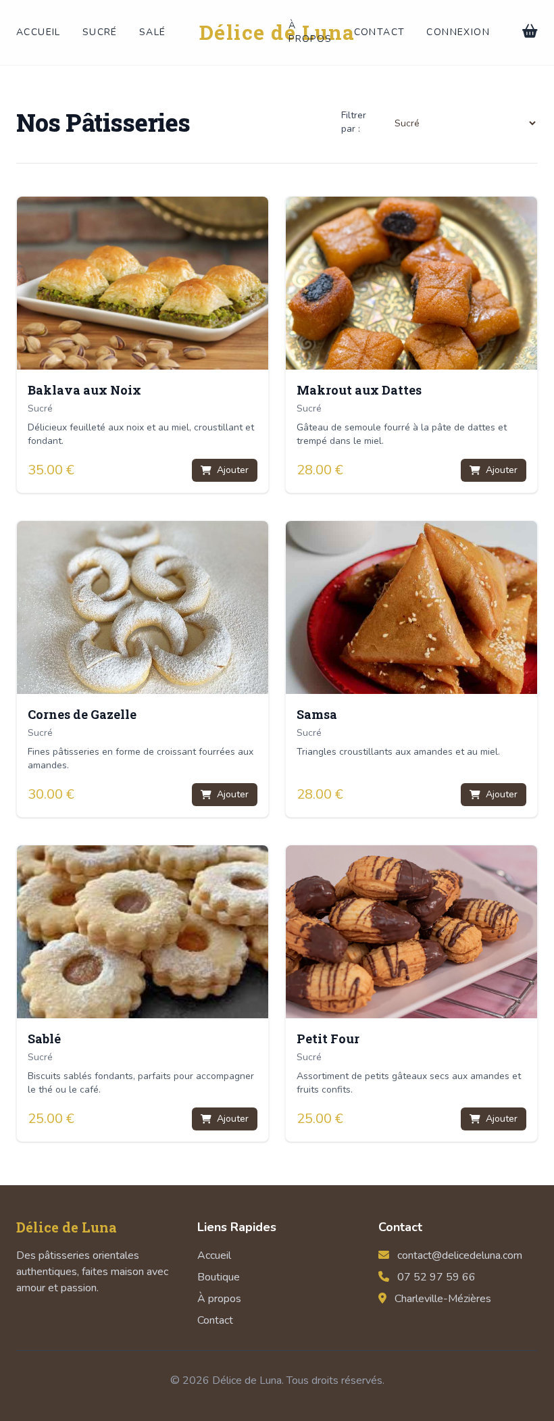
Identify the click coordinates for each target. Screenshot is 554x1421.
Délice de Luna (277, 32)
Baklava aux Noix (84, 390)
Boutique (218, 1277)
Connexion (458, 32)
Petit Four (328, 1038)
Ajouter (233, 470)
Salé (152, 32)
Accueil (38, 32)
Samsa (317, 714)
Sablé (44, 1038)
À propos (310, 32)
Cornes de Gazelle (82, 714)
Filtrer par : (353, 122)
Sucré (100, 32)
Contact (379, 32)
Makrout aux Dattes (359, 390)
